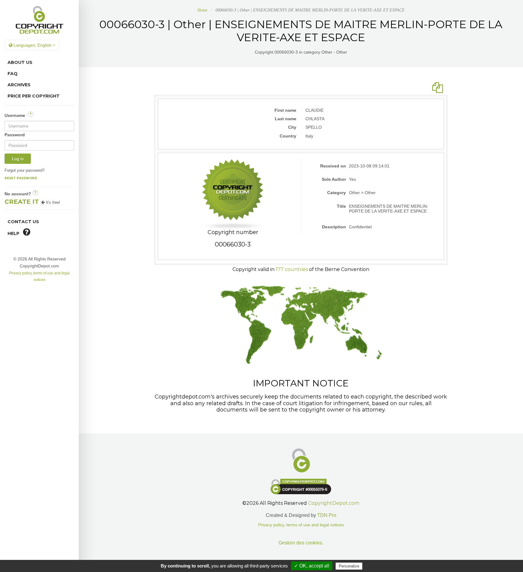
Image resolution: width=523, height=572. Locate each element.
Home (202, 10)
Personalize (349, 566)
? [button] (30, 114)
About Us (20, 62)
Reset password (21, 178)
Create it (22, 201)
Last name (285, 118)
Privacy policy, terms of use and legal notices (301, 525)
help (15, 233)
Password (15, 134)
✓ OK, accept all (311, 565)
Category (336, 192)
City (292, 127)
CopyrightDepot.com (333, 503)
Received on (333, 166)
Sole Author (334, 179)
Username (18, 115)
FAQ (13, 73)
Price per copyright (34, 96)
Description (334, 227)
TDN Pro (326, 515)
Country (288, 136)
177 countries (292, 269)
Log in (18, 158)
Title (341, 206)
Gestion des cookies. (300, 542)
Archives (19, 85)
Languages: (31, 45)
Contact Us (23, 221)
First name (285, 110)
